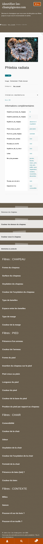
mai (31, 165)
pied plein (33, 129)
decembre (33, 176)
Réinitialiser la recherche (9, 249)
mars (31, 163)
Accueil (4, 24)
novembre (33, 174)
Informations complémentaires (15, 95)
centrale (32, 134)
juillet (31, 167)
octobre (32, 171)
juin (34, 165)
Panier (33, 540)
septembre (33, 169)
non (31, 138)
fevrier (32, 160)
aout (35, 167)
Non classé (11, 24)
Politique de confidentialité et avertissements (18, 535)
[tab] (21, 95)
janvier (32, 158)
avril (35, 163)
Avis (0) (8, 100)
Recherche (21, 541)
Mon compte (7, 541)
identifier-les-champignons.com (14, 5)
